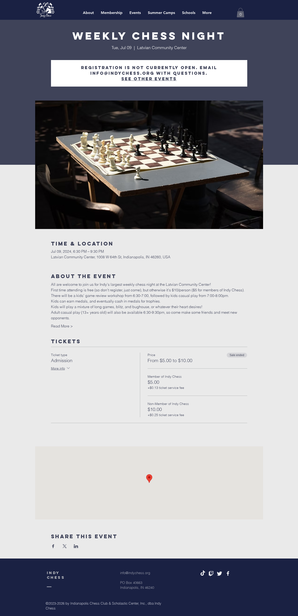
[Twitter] (220, 573)
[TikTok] (203, 573)
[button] (240, 12)
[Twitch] (211, 573)
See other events (149, 78)
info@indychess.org (135, 573)
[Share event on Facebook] (53, 546)
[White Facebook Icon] (228, 573)
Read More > (62, 326)
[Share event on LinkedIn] (76, 546)
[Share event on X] (64, 546)
